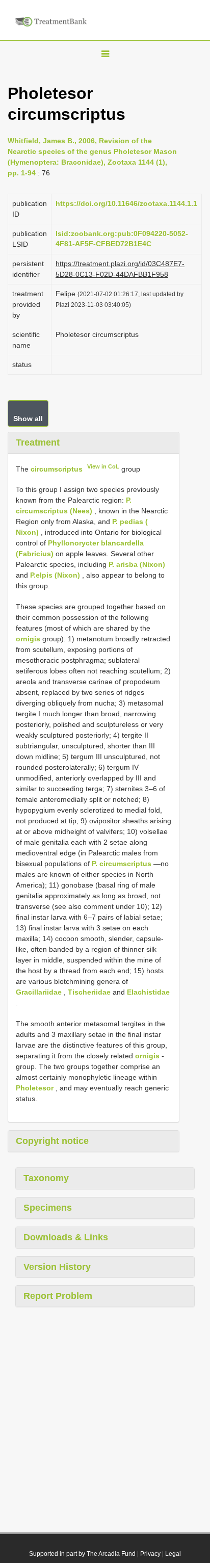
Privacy (150, 1553)
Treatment (38, 442)
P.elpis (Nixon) (55, 575)
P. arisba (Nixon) (137, 564)
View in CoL (103, 466)
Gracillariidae (39, 992)
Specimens (47, 1208)
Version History (57, 1267)
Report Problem (57, 1296)
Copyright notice (52, 1141)
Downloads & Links (65, 1237)
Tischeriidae (89, 992)
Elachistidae (148, 992)
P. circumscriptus (121, 863)
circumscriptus (57, 468)
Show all (28, 418)
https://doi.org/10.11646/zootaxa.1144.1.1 (126, 203)
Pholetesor (35, 1088)
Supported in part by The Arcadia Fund (82, 1553)
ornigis (28, 639)
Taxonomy (46, 1178)
